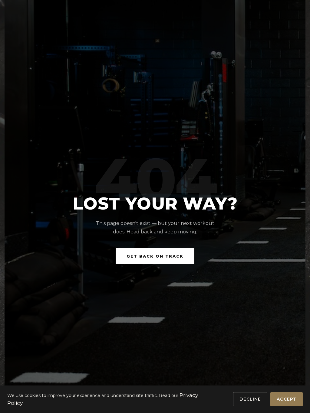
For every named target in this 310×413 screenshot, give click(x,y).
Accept (286, 399)
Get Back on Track (155, 256)
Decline (250, 399)
